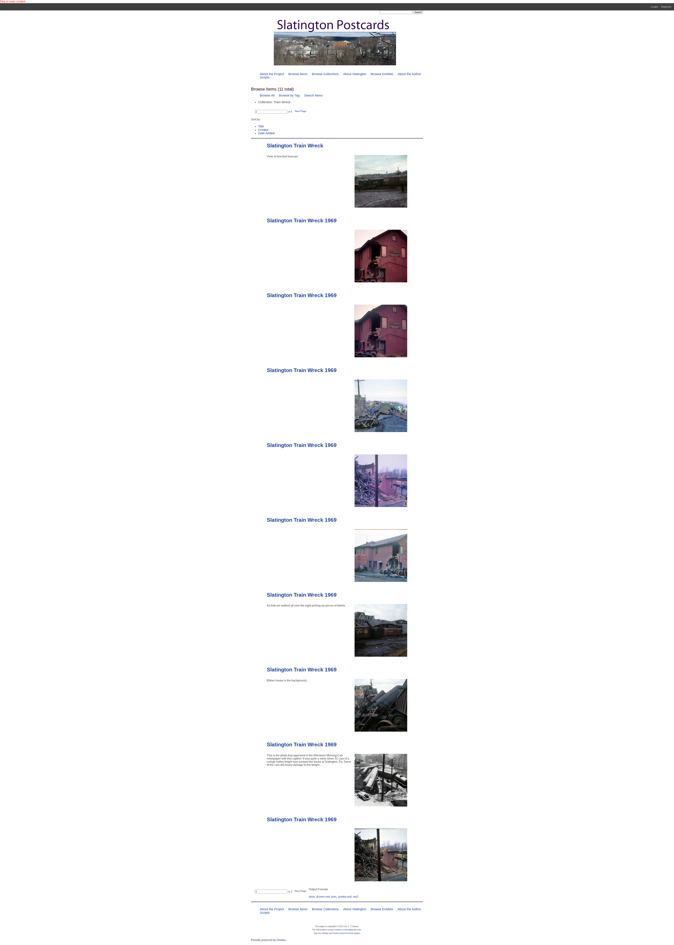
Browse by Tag (289, 95)
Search (418, 12)
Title (261, 126)
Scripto (265, 77)
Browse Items (298, 74)
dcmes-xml (323, 896)
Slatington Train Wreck (295, 145)
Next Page (300, 111)
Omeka (281, 940)
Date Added (266, 133)
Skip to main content (12, 1)
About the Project (272, 74)
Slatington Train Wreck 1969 (302, 220)
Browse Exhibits (382, 74)
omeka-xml (345, 896)
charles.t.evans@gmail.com (348, 930)
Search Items (313, 95)
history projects (340, 933)
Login (654, 6)
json (333, 896)
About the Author (409, 74)
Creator (263, 130)
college (324, 933)
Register (666, 6)
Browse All (267, 95)
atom (312, 896)
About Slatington (354, 74)
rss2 (355, 896)
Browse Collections (325, 74)
